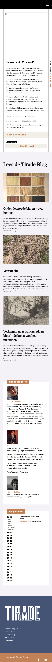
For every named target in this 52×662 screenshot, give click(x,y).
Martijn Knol (50, 82)
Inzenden (9, 641)
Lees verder (8, 230)
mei (9, 521)
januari (11, 529)
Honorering (10, 635)
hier (35, 121)
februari (11, 527)
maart (10, 525)
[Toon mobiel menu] (47, 4)
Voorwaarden (9, 657)
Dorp (34, 416)
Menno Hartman (25, 521)
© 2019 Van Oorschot (21, 657)
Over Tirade (10, 632)
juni (9, 519)
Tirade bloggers (11, 629)
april (9, 523)
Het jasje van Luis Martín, (21, 416)
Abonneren (10, 638)
